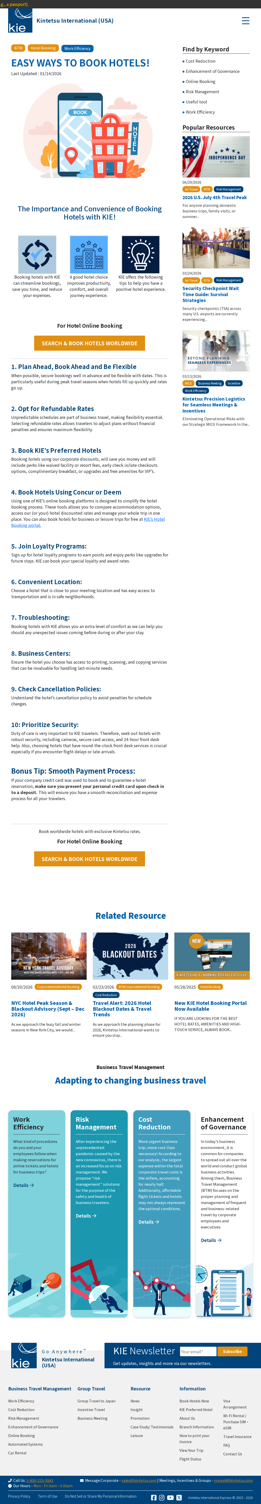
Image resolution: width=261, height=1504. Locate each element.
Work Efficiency (200, 112)
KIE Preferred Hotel (195, 1409)
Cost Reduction (200, 61)
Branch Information (196, 1426)
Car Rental (17, 1452)
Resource (140, 1388)
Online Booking (200, 81)
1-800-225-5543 (39, 1480)
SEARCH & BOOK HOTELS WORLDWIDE (89, 343)
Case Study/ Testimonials (152, 1426)
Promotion (140, 1418)
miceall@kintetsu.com (233, 1480)
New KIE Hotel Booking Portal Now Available (210, 1005)
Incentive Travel (91, 1409)
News (135, 1400)
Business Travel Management (39, 1388)
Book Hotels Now (194, 1400)
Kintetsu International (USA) (75, 20)
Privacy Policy (19, 1496)
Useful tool (196, 102)
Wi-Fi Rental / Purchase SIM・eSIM (236, 1421)
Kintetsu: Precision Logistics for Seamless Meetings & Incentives (213, 405)
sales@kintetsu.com (139, 1480)
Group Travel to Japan (96, 1400)
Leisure (136, 1435)
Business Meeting (92, 1418)
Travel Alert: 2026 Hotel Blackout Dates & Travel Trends (122, 1008)
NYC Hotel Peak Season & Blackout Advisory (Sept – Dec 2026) (47, 1008)
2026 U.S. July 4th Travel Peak (214, 197)
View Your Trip (191, 1450)
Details (21, 1185)
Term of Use (47, 1496)
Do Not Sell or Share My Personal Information (101, 1496)
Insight (136, 1409)
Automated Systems (25, 1444)
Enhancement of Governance (213, 71)
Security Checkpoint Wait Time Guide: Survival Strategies (210, 294)
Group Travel (91, 1388)
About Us (187, 1418)
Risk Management (202, 91)
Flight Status (190, 1458)
